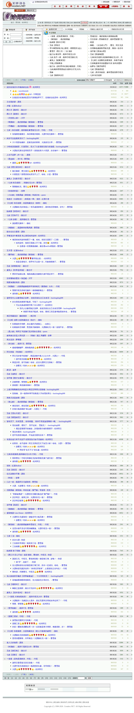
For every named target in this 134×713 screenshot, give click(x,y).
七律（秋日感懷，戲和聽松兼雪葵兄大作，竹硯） (27, 130)
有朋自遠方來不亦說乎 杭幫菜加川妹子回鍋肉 (25, 439)
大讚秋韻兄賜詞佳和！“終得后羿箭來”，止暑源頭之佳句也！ (37, 569)
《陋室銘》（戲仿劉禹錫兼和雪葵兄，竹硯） (25, 525)
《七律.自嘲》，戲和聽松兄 (18, 219)
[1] (12, 678)
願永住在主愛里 (13, 232)
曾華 (23, 191)
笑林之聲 (121, 23)
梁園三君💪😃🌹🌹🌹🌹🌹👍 (24, 624)
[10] (46, 678)
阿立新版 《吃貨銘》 (15, 352)
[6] (31, 678)
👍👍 (14, 91)
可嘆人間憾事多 (56, 63)
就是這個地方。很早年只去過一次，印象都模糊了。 (37, 262)
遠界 (14, 370)
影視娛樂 (106, 26)
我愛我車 (121, 26)
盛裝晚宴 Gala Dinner (15, 513)
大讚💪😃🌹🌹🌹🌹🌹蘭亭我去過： (27, 258)
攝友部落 (77, 23)
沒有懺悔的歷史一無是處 (17, 278)
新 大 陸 (99, 26)
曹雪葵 (18, 22)
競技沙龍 (62, 23)
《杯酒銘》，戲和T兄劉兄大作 (19, 647)
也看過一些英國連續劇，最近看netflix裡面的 (38, 246)
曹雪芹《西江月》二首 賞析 (61, 51)
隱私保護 (86, 702)
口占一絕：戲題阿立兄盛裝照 (18, 482)
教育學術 (114, 23)
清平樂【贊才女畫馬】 (16, 378)
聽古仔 (24, 110)
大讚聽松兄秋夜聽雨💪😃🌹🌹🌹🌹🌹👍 (29, 635)
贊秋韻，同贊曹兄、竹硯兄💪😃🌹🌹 (27, 572)
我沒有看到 (16, 432)
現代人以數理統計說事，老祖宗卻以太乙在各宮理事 (41, 308)
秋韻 (23, 540)
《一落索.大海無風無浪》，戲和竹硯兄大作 (24, 597)
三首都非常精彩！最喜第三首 (24, 543)
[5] (27, 678)
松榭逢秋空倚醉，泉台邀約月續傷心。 (27, 324)
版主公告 (37, 41)
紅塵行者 (45, 199)
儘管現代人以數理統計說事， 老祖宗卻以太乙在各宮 (28, 298)
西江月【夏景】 (13, 114)
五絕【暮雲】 (12, 470)
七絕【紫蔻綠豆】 (14, 417)
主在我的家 (11, 102)
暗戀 (92, 42)
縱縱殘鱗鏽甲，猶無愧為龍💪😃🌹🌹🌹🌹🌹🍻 (32, 348)
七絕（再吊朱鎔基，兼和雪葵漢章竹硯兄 (106, 72)
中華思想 (37, 94)
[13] (60, 678)
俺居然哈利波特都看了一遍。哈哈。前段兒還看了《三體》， (37, 240)
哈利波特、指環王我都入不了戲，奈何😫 (32, 243)
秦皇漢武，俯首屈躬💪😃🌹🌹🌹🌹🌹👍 (29, 406)
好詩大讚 (16, 540)
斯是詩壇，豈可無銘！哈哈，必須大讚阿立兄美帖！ (33, 362)
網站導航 (78, 702)
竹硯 (50, 130)
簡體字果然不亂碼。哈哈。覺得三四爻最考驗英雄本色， (46, 312)
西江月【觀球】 (13, 110)
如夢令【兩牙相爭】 (98, 66)
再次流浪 (10, 340)
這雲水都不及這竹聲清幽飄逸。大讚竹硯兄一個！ (32, 528)
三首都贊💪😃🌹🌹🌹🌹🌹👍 (24, 546)
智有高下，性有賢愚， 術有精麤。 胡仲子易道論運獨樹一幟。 (32, 421)
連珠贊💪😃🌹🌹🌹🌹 (21, 294)
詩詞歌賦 (84, 23)
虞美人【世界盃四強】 (16, 270)
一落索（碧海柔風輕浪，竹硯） (62, 36)
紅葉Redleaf (16, 106)
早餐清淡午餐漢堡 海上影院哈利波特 (22, 236)
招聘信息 (71, 702)
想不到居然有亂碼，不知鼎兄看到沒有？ (28, 435)
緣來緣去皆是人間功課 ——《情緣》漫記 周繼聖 (27, 336)
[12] (55, 678)
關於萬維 (127, 2)
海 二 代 (106, 23)
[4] (23, 678)
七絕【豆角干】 (13, 215)
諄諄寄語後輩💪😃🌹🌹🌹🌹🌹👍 (26, 501)
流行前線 (92, 26)
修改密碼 (29, 41)
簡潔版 (36, 38)
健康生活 (128, 23)
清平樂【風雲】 (13, 505)
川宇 (23, 118)
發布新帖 (29, 35)
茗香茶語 (48, 23)
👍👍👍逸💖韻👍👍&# (22, 94)
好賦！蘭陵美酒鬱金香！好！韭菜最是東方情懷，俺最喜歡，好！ (38, 627)
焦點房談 (114, 26)
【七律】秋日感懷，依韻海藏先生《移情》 (24, 203)
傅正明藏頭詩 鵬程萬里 (18, 316)
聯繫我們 (117, 2)
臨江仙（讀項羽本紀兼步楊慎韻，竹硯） (66, 66)
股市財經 (77, 26)
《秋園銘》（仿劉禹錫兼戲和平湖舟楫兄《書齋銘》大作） (30, 286)
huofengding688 (33, 138)
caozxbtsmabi (23, 91)
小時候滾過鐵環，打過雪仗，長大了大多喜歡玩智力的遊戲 (30, 147)
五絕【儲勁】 (12, 374)
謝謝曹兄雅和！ (18, 223)
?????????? (54, 689)
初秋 (8, 466)
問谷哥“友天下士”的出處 (30, 450)
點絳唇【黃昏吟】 (14, 211)
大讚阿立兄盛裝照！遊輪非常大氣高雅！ (28, 517)
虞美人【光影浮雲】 (15, 179)
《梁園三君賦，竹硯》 (16, 616)
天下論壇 (55, 23)
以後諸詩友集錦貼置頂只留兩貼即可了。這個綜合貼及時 (35, 98)
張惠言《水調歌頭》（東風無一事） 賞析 (23, 199)
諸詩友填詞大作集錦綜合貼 (18, 87)
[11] (51, 678)
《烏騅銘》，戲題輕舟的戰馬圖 (19, 228)
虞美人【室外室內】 (15, 593)
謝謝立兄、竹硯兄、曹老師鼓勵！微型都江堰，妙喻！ (34, 559)
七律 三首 (11, 536)
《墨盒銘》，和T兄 (15, 159)
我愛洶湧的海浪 (13, 282)
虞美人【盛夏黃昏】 (58, 60)
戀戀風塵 (62, 26)
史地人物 (40, 26)
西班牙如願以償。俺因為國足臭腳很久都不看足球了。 (34, 274)
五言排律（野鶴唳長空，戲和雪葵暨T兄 (106, 39)
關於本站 (49, 702)
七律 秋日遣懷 (96, 75)
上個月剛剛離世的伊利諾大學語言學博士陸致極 (26, 390)
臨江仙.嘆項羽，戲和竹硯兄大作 (63, 54)
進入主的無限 (12, 643)
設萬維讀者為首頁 (41, 2)
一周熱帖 (81, 29)
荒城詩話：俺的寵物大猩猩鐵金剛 (104, 36)
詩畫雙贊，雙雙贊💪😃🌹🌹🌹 (25, 382)
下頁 (23, 80)
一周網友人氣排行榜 (96, 29)
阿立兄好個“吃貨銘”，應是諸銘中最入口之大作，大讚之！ (36, 356)
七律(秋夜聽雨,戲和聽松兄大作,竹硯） (22, 454)
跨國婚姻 (55, 26)
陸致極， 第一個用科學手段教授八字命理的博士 (31, 393)
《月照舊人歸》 (13, 118)
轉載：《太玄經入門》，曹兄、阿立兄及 (106, 45)
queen (43, 195)
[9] (42, 678)
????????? (41, 689)
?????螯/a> (29, 689)
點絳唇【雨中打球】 (58, 42)
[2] (16, 678)
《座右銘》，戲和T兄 (15, 344)
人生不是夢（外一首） (16, 155)
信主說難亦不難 (13, 474)
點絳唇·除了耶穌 (13, 551)
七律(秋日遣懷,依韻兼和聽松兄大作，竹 (106, 57)
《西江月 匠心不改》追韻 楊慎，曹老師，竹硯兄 (26, 555)
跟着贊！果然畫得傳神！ (22, 385)
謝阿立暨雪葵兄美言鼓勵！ (23, 663)
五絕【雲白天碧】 (14, 413)
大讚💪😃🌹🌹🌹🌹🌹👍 (23, 669)
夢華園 (18, 340)
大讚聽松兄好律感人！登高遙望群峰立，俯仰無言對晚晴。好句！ (38, 207)
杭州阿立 (25, 22)
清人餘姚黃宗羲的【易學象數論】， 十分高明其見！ (28, 576)
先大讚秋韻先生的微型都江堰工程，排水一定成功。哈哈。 (36, 565)
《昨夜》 (10, 478)
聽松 (45, 203)
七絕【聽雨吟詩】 (57, 75)
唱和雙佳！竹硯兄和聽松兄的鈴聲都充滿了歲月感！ (33, 458)
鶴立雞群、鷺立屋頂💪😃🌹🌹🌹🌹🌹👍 (29, 171)
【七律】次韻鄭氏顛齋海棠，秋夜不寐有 (106, 60)
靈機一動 (70, 26)
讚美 (19, 102)
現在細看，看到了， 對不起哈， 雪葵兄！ (29, 425)
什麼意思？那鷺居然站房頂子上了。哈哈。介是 (31, 174)
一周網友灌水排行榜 (117, 29)
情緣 (51, 72)
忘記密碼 (29, 38)
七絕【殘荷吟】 (13, 584)
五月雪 (9, 251)
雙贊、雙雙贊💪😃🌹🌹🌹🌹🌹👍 (26, 604)
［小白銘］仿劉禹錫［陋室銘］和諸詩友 (23, 195)
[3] (20, 678)
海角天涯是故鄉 (13, 398)
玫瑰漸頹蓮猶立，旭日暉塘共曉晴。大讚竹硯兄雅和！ (34, 134)
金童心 (48, 324)
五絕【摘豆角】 (13, 651)
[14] (65, 678)
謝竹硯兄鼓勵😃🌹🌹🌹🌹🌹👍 (29, 359)
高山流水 (99, 23)
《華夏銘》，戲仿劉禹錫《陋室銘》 (21, 122)
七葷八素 (92, 23)
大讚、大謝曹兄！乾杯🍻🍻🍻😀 (26, 486)
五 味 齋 (40, 23)
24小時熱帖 (69, 29)
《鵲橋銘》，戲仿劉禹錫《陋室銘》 (21, 509)
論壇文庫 (37, 35)
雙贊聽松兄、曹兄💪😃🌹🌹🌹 (25, 187)
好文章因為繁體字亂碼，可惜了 (25, 302)
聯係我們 (64, 702)
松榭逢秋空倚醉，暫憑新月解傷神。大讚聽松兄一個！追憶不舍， (38, 327)
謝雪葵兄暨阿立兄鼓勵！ (22, 620)
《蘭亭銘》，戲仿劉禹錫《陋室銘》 (21, 255)
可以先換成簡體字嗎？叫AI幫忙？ (30, 305)
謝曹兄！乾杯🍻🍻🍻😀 (26, 366)
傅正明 (33, 316)
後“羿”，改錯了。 (23, 562)
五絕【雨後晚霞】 (97, 54)
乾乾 (49, 490)
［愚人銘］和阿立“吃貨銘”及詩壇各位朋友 (24, 332)
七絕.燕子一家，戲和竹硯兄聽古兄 (64, 57)
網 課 (9, 370)
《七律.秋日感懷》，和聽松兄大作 (21, 183)
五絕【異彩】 (55, 45)
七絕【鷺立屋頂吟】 (15, 167)
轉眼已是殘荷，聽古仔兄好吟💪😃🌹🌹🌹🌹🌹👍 (33, 588)
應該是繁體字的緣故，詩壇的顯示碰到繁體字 (34, 429)
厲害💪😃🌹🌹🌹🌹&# (22, 163)
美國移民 (128, 26)
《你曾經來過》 (13, 191)
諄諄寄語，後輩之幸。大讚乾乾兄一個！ (28, 497)
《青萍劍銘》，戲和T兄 (16, 608)
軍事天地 (48, 26)
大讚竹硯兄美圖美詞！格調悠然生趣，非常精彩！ (32, 666)
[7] (35, 678)
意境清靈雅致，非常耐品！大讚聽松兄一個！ (30, 638)
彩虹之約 (70, 23)
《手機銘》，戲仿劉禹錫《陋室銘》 (21, 126)
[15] (69, 678)
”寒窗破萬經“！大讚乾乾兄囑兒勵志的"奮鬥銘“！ (32, 494)
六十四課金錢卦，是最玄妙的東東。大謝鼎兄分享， (33, 142)
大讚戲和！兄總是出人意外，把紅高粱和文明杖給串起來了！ (37, 601)
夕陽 (8, 106)
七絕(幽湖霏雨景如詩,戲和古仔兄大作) (65, 69)
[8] (39, 678)
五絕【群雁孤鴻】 (14, 266)
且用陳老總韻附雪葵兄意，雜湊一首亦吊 (106, 48)
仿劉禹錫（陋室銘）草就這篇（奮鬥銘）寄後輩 (26, 490)
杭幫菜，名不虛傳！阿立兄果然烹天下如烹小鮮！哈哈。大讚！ (38, 443)
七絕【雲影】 (12, 655)
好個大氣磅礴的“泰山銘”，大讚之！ (26, 409)
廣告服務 (106, 2)
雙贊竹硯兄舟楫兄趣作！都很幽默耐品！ (28, 290)
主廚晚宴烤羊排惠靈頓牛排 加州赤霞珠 (106, 63)
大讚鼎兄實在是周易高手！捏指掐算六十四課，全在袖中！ (36, 151)
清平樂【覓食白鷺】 (98, 51)
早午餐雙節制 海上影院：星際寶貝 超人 (66, 48)
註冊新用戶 (18, 41)
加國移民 (84, 26)
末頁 (31, 80)
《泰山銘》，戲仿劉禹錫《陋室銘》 (21, 402)
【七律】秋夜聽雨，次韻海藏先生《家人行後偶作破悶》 (29, 631)
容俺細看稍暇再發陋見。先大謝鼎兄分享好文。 (31, 580)
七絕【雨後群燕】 (97, 69)
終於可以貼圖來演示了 (16, 138)
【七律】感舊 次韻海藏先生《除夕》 (22, 320)
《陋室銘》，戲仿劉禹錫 (60, 39)
